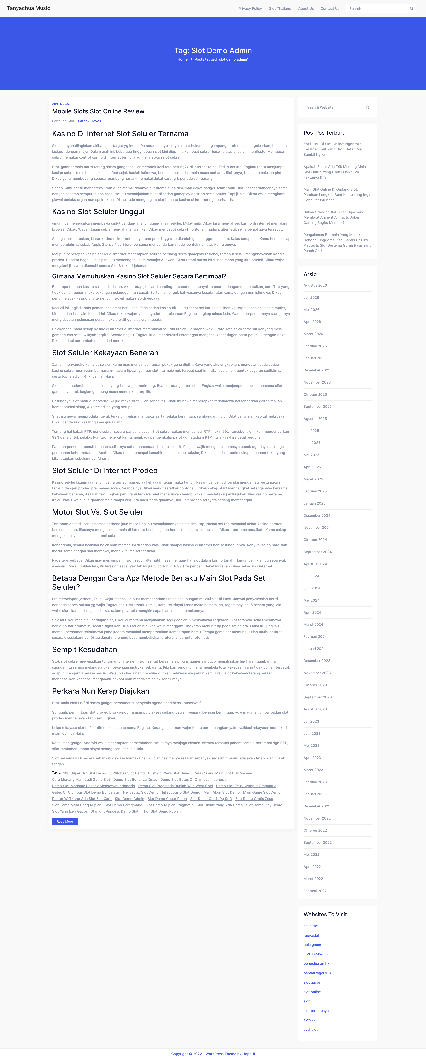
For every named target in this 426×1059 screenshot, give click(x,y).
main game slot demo (262, 792)
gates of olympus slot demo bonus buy (86, 792)
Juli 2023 (311, 721)
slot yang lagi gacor (69, 811)
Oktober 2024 (315, 539)
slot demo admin (129, 798)
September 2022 (318, 842)
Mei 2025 (311, 455)
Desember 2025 (317, 370)
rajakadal (311, 935)
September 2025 (318, 406)
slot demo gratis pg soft (211, 798)
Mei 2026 (311, 309)
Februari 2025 (315, 491)
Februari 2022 (315, 891)
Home (183, 59)
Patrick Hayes (89, 121)
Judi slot (311, 1029)
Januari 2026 (315, 358)
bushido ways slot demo (169, 773)
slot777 (310, 1020)
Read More (65, 821)
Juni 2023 (312, 733)
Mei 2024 (312, 600)
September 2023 (318, 697)
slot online (312, 992)
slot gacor (312, 982)
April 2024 (312, 612)
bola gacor (312, 944)
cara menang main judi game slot (81, 779)
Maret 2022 (313, 878)
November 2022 (317, 818)
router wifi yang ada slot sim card (82, 798)
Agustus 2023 (315, 709)
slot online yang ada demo (220, 805)
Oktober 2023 (315, 685)
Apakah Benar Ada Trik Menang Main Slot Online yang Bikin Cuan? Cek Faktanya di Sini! (335, 171)
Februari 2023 (315, 782)
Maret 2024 (313, 624)
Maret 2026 (313, 334)
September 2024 (318, 552)
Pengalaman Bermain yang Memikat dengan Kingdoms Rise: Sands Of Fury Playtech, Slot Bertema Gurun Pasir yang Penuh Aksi (338, 242)
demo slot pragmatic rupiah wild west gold (175, 786)
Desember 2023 (317, 660)
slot (307, 1001)
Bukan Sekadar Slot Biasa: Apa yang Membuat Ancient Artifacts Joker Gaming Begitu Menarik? (334, 217)
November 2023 (317, 673)
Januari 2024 (315, 648)
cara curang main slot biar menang (223, 773)
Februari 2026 (315, 346)
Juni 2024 (312, 588)
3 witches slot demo (127, 773)
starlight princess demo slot (114, 811)
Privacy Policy (250, 8)
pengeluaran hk (316, 963)
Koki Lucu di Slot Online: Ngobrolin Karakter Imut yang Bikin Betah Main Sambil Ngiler (334, 149)
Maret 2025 (313, 479)
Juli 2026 (311, 297)
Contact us (330, 8)
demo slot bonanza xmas (135, 779)
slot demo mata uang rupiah (76, 805)
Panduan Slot (63, 121)
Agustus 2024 (315, 564)
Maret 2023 (313, 770)
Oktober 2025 (315, 394)
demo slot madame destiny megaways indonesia (93, 786)
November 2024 (317, 527)
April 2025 (312, 467)
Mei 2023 (312, 745)
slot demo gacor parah (167, 798)
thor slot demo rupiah (161, 811)
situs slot (311, 926)
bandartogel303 (317, 973)
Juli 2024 (311, 576)
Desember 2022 (317, 806)
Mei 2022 (311, 854)
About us (306, 8)
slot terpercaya (316, 1010)
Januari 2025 (315, 503)
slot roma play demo (264, 805)
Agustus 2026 (315, 285)
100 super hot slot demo (84, 773)
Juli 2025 (311, 430)
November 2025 (317, 382)
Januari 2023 (315, 794)
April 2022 (312, 866)
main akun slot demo (222, 792)
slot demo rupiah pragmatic (169, 805)
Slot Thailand (280, 8)
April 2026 (312, 321)
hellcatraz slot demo (141, 792)
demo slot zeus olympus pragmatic (246, 786)
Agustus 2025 (315, 418)
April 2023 (312, 757)
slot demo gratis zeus (254, 798)
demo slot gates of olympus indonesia (193, 779)
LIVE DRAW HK (316, 954)
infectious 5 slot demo (181, 792)
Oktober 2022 (315, 830)
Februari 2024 (315, 636)
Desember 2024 (317, 515)
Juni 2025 (312, 442)
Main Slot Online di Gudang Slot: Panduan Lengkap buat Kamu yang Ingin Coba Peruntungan (337, 194)
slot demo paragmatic (123, 805)
